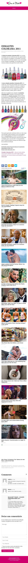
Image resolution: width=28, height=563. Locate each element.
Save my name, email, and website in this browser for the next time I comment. (11, 547)
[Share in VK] (6, 165)
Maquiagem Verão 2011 (7, 148)
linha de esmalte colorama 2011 (17, 466)
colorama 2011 (15, 465)
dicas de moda (21, 465)
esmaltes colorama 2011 (6, 466)
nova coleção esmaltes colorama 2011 (13, 467)
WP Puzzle (16, 560)
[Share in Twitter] (15, 165)
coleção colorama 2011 (7, 465)
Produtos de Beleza (17, 51)
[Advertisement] (14, 28)
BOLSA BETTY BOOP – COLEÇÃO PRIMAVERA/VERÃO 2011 (16, 497)
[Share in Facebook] (2, 165)
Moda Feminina (10, 51)
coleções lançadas (13, 96)
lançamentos (8, 136)
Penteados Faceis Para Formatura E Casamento (12, 146)
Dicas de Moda (4, 51)
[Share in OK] (9, 165)
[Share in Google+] (12, 165)
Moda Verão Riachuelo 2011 (8, 149)
